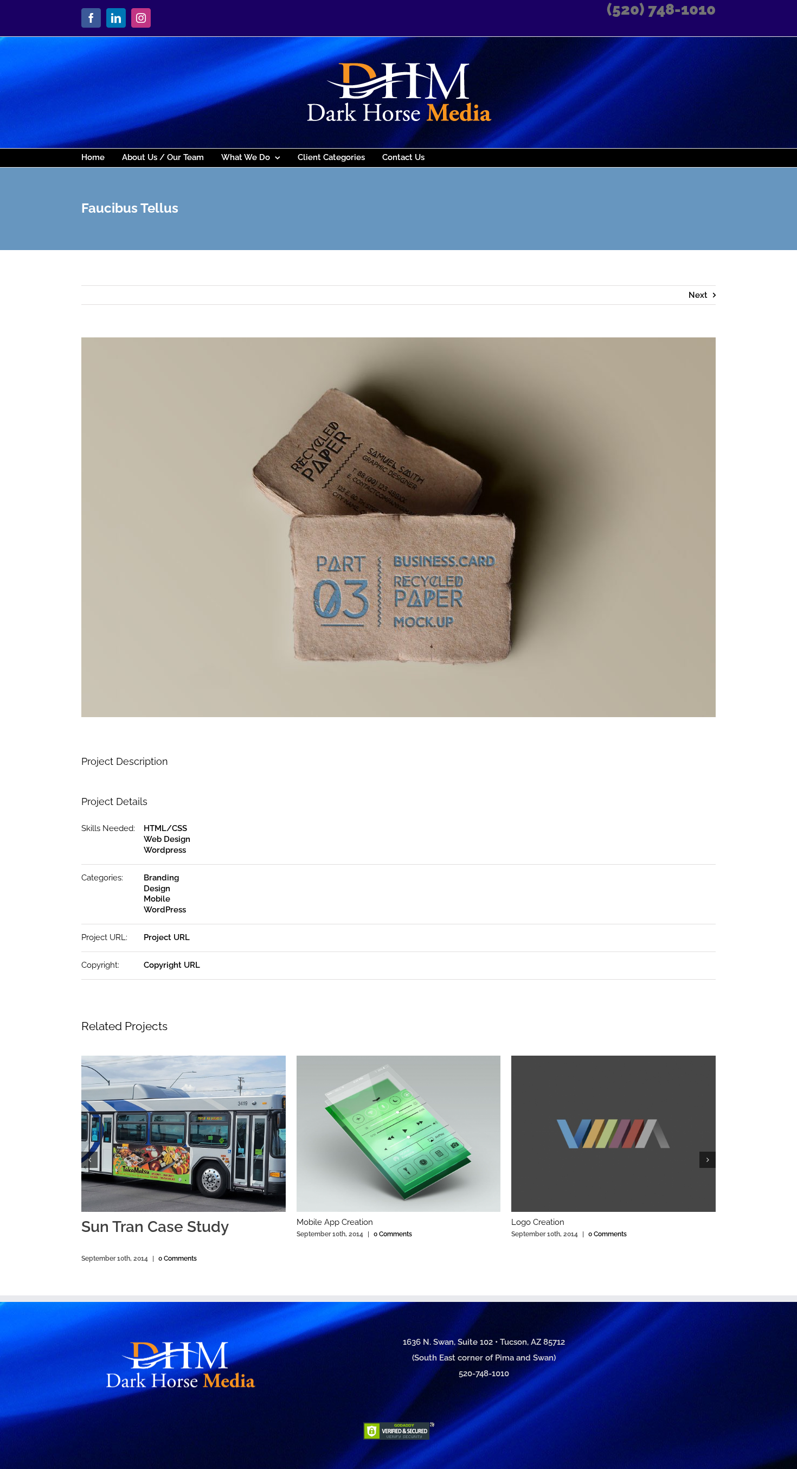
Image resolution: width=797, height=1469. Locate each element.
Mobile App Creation (335, 1222)
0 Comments (177, 1258)
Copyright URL (172, 965)
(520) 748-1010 (661, 9)
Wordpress (165, 850)
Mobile (157, 899)
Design (157, 888)
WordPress (165, 910)
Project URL (167, 937)
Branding (161, 878)
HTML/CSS (165, 828)
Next (698, 295)
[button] (89, 1160)
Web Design (167, 839)
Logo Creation (537, 1222)
